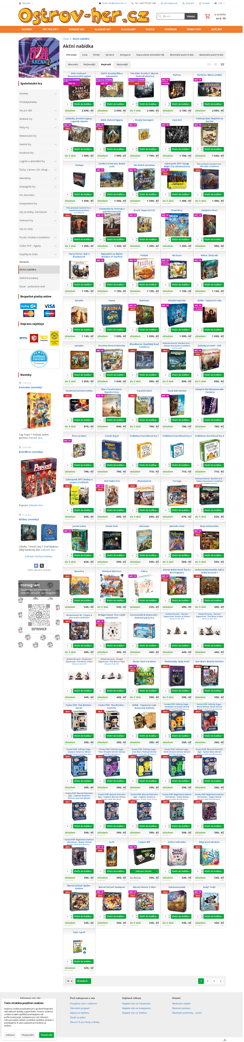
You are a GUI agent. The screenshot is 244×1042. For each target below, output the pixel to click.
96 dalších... (83, 981)
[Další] (220, 981)
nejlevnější (89, 64)
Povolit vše (46, 1035)
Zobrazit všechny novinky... (39, 556)
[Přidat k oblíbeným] (81, 113)
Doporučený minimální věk (150, 54)
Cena (84, 54)
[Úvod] (84, 16)
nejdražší (106, 64)
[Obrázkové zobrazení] (222, 64)
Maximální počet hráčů (211, 54)
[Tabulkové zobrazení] (215, 64)
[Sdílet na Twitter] (42, 566)
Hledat (191, 16)
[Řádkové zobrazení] (209, 64)
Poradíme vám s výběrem (83, 1003)
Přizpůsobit (28, 1035)
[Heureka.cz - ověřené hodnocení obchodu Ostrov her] (39, 366)
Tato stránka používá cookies (23, 1003)
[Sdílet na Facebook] (36, 566)
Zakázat (10, 1035)
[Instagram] (39, 615)
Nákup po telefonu (79, 1012)
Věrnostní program (80, 1008)
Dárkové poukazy (181, 1008)
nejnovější (122, 64)
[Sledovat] (77, 113)
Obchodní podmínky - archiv (187, 1012)
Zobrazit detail (143, 871)
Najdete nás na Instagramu (136, 1008)
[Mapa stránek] (224, 1040)
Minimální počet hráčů (182, 54)
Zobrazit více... (36, 437)
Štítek (96, 54)
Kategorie (125, 54)
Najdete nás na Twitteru (134, 1012)
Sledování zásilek (181, 1003)
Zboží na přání (77, 1017)
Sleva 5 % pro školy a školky (85, 1022)
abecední (73, 64)
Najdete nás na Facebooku (136, 1003)
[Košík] (215, 16)
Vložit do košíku (82, 104)
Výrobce (110, 54)
